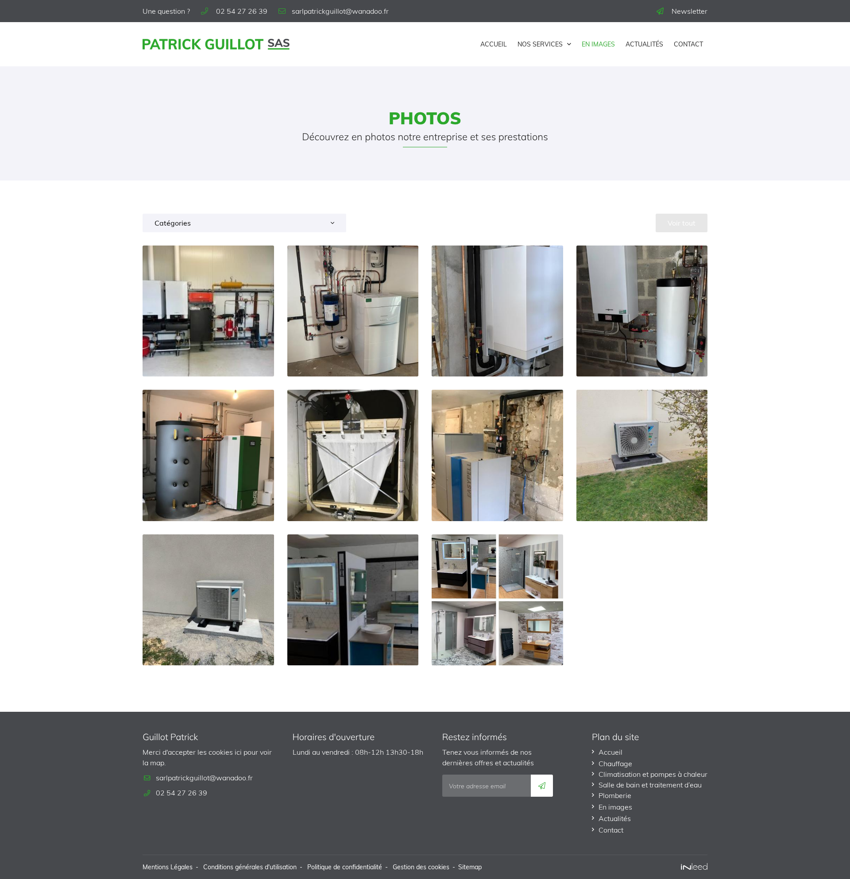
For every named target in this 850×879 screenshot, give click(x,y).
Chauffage (615, 763)
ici (238, 752)
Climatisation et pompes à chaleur (653, 774)
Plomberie (615, 795)
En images (598, 44)
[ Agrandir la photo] (208, 311)
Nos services (540, 44)
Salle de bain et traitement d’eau (650, 784)
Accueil (493, 44)
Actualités (644, 44)
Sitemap (470, 867)
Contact (688, 44)
